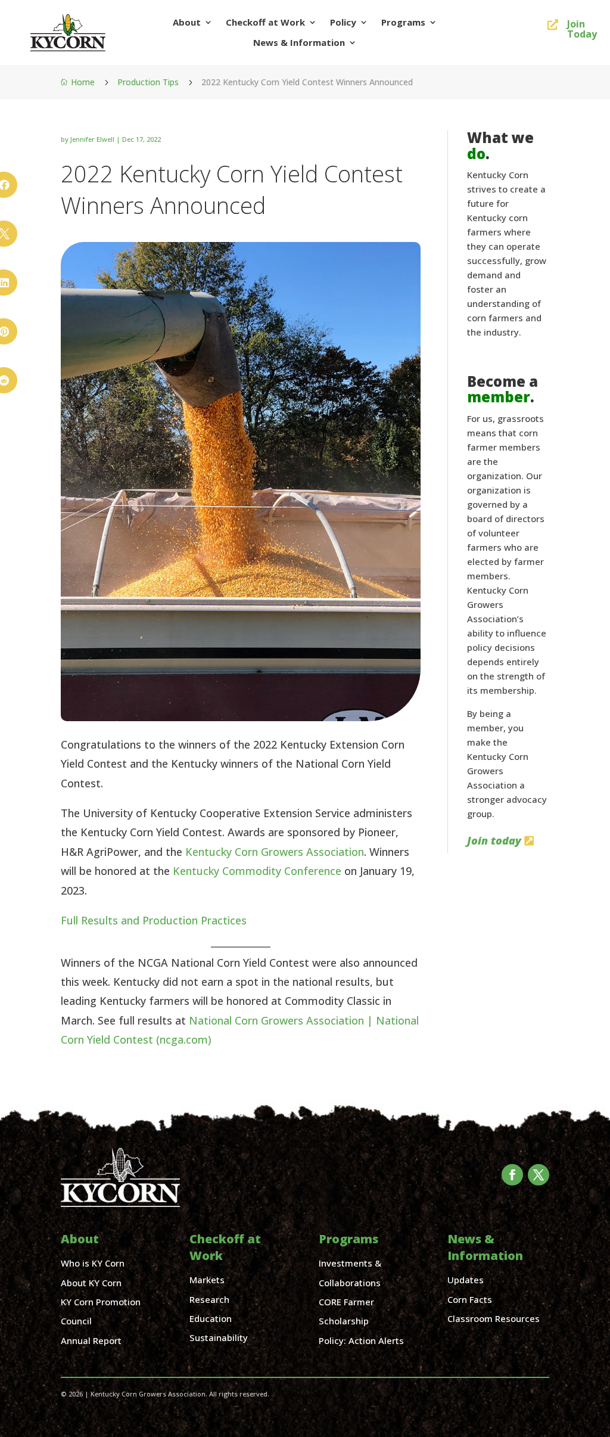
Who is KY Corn (93, 1263)
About (187, 22)
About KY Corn (91, 1283)
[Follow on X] (538, 1174)
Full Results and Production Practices (154, 920)
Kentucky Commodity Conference (257, 871)
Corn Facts (469, 1299)
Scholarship (344, 1321)
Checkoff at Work (265, 22)
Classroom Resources (493, 1318)
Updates (465, 1280)
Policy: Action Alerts (361, 1340)
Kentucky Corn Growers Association (274, 852)
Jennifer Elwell (92, 139)
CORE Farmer (346, 1302)
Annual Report (91, 1340)
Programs (403, 22)
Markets (207, 1280)
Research (209, 1299)
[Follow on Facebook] (512, 1174)
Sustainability (218, 1337)
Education (210, 1318)
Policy (343, 22)
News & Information (299, 42)
